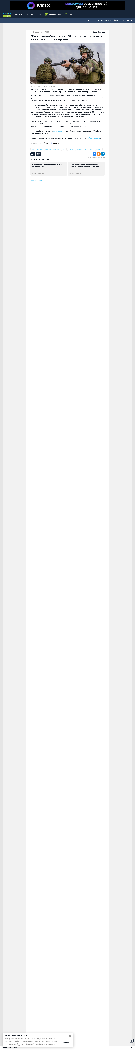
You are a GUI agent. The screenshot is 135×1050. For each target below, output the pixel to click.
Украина (39, 149)
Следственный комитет (52, 149)
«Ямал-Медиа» (94, 138)
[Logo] (7, 15)
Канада (71, 149)
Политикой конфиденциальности (29, 1046)
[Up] (132, 1041)
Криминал (36, 27)
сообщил (44, 95)
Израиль (98, 149)
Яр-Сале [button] (126, 20)
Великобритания (81, 149)
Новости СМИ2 (36, 180)
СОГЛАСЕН (66, 1042)
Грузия (91, 149)
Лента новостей (10, 1048)
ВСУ (33, 149)
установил (57, 131)
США (64, 149)
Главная (28, 27)
